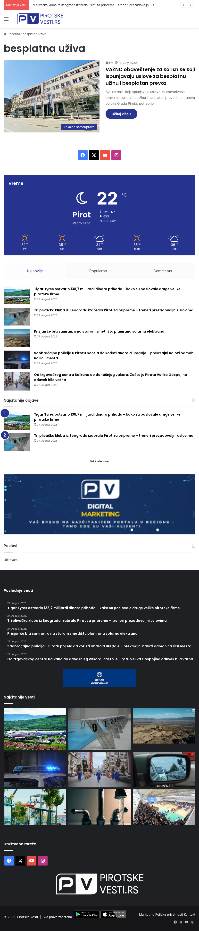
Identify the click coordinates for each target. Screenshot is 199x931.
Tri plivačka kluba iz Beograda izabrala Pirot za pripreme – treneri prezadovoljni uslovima (97, 5)
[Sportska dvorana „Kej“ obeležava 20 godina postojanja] (164, 807)
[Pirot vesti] (40, 18)
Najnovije (35, 271)
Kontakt (189, 914)
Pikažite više (99, 461)
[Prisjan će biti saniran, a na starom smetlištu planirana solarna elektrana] (17, 338)
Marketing (147, 914)
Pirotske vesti (27, 917)
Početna (13, 34)
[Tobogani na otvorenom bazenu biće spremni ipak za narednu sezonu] (35, 807)
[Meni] (6, 20)
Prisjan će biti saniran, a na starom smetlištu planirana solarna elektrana (99, 331)
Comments (162, 271)
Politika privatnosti (169, 914)
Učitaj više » (121, 114)
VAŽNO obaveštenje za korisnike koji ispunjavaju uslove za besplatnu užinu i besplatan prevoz (150, 76)
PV (111, 63)
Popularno (98, 271)
